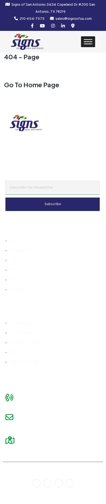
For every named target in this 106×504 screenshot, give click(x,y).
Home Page (41, 84)
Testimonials (23, 333)
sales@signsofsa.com (73, 19)
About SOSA (23, 323)
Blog (15, 280)
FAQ (14, 270)
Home (17, 241)
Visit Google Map (36, 433)
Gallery (18, 260)
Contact (19, 289)
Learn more (84, 157)
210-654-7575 (32, 19)
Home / (23, 72)
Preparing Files (26, 342)
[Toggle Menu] (88, 41)
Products (20, 250)
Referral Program (28, 362)
